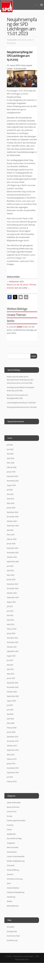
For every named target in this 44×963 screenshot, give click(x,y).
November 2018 (12, 768)
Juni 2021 (10, 660)
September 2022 (13, 597)
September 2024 (13, 525)
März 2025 (10, 503)
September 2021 (13, 651)
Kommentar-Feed (13, 936)
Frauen (9, 829)
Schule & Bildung (13, 870)
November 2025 (12, 481)
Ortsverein (11, 865)
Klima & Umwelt (12, 847)
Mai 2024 (10, 530)
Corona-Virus (11, 811)
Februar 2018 (11, 781)
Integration (11, 843)
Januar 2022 (11, 633)
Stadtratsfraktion (13, 888)
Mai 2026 (10, 454)
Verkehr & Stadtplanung (15, 892)
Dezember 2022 (12, 584)
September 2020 (13, 696)
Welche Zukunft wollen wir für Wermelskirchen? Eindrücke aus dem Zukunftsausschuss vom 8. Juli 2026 (20, 380)
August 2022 (11, 602)
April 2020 (10, 719)
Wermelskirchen (13, 906)
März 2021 (10, 674)
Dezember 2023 (12, 548)
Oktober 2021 (12, 647)
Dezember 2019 (12, 737)
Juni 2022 (10, 611)
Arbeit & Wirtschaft (14, 802)
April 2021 (10, 669)
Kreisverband (22, 40)
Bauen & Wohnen (13, 807)
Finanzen (10, 825)
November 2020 (12, 687)
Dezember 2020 (12, 683)
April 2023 (10, 570)
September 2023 (13, 561)
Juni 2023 (10, 566)
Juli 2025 (10, 490)
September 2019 (13, 750)
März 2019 (10, 754)
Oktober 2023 (12, 557)
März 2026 (10, 463)
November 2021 (12, 642)
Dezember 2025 (12, 476)
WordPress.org (12, 940)
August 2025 (11, 485)
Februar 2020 (11, 728)
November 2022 (12, 588)
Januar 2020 (11, 732)
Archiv (19, 327)
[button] (9, 297)
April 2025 (10, 499)
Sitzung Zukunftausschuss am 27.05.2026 (21, 407)
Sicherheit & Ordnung (14, 879)
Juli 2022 (10, 606)
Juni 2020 (10, 710)
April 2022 (10, 620)
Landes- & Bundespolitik (16, 69)
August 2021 (11, 656)
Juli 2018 (10, 777)
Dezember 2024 (12, 512)
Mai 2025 (10, 494)
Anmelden (10, 927)
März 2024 (10, 534)
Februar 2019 (11, 759)
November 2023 (12, 552)
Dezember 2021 (12, 638)
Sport (9, 883)
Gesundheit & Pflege (14, 838)
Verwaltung (11, 897)
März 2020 (10, 723)
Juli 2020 (10, 705)
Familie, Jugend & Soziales (16, 820)
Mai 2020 (10, 714)
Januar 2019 (11, 763)
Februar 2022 (11, 629)
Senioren (10, 874)
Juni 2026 (10, 449)
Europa (9, 816)
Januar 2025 (11, 508)
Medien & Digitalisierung (15, 861)
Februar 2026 (11, 467)
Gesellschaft (11, 834)
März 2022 (10, 624)
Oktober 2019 (12, 745)
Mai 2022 (10, 615)
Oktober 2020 (12, 692)
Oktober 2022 (12, 593)
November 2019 (12, 741)
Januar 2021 (11, 678)
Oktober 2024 (12, 521)
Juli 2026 (10, 445)
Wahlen (9, 901)
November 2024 (12, 517)
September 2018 (13, 772)
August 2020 (11, 701)
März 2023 (10, 575)
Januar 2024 (11, 543)
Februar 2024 (11, 539)
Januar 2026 (11, 472)
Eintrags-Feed (12, 931)
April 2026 (10, 458)
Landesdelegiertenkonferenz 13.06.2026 (21, 403)
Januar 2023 (11, 579)
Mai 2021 (10, 665)
